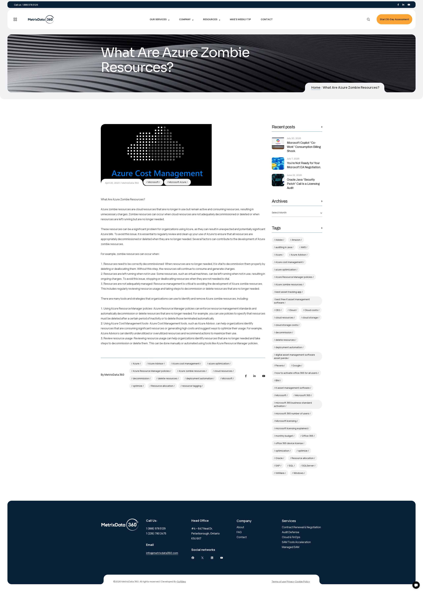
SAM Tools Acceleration (296, 542)
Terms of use (278, 581)
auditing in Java (283, 247)
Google (296, 365)
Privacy (290, 581)
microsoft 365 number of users (292, 413)
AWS (303, 247)
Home (315, 87)
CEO (277, 310)
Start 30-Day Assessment (394, 19)
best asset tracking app (288, 291)
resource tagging (191, 385)
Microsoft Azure (177, 182)
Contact (242, 537)
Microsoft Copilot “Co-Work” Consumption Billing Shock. (304, 147)
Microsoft (153, 182)
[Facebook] (398, 5)
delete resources (167, 378)
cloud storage (310, 317)
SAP (277, 465)
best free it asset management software (292, 301)
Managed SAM (290, 547)
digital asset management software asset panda (294, 356)
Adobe (279, 239)
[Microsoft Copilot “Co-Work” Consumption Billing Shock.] (278, 143)
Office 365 (307, 435)
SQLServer (308, 465)
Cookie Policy (302, 581)
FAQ (239, 532)
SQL (291, 465)
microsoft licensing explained (291, 428)
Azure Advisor (155, 363)
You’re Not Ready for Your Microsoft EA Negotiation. (304, 165)
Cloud (292, 310)
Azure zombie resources (192, 371)
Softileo (181, 581)
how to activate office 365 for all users (296, 372)
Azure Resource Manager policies (151, 371)
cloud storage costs (286, 325)
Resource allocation (162, 385)
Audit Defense (290, 532)
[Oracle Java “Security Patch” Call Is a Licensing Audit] (278, 180)
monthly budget (284, 435)
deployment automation (199, 378)
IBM (277, 380)
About (240, 527)
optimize (137, 385)
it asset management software (292, 387)
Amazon (296, 239)
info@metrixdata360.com (162, 553)
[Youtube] (409, 5)
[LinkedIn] (403, 5)
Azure (136, 363)
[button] (416, 585)
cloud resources (223, 371)
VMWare (280, 473)
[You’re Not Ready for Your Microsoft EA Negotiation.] (278, 163)
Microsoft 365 (302, 395)
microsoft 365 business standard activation (293, 404)
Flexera (279, 365)
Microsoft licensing (285, 420)
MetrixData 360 (130, 182)
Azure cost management (186, 363)
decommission (141, 378)
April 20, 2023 (112, 182)
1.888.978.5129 (30, 4)
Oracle (279, 458)
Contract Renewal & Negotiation (301, 527)
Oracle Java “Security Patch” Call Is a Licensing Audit (303, 184)
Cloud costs (311, 310)
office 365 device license (289, 443)
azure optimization (219, 363)
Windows (298, 473)
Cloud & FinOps (291, 537)
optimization (282, 450)
